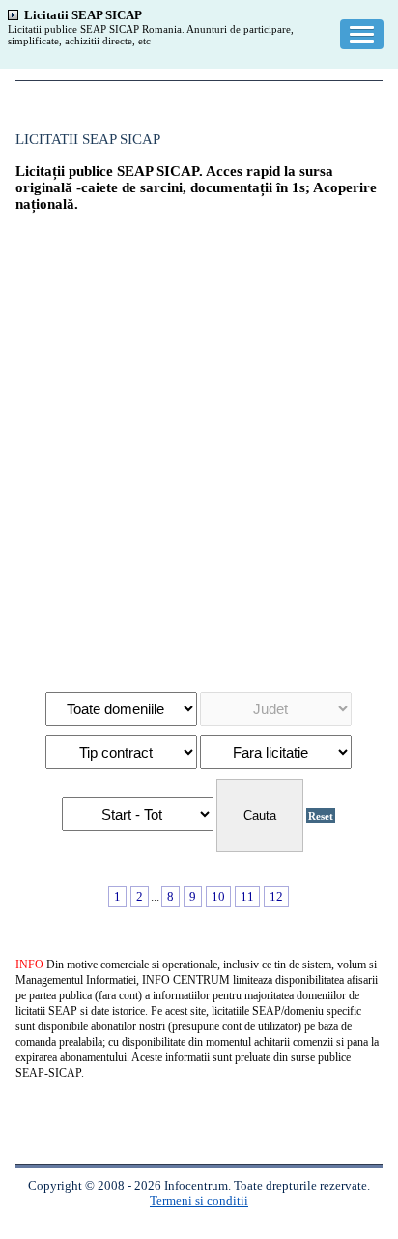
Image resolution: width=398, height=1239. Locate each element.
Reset (320, 815)
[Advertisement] (199, 443)
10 (218, 896)
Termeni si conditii (199, 1201)
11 (247, 896)
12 (276, 896)
